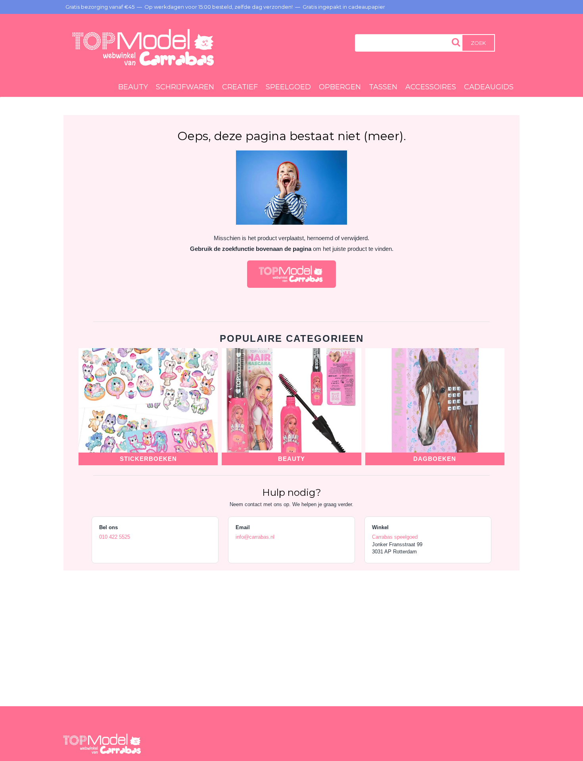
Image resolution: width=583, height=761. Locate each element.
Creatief (240, 87)
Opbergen (340, 87)
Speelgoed (288, 87)
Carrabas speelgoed (395, 537)
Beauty (133, 87)
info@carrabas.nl (255, 537)
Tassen (383, 87)
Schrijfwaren (185, 87)
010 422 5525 (114, 537)
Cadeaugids (489, 87)
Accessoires (430, 87)
